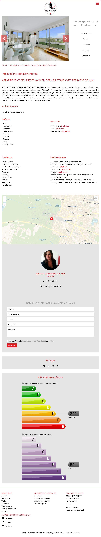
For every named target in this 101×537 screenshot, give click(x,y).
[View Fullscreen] (4, 204)
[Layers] (96, 198)
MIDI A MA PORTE (74, 496)
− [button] (4, 200)
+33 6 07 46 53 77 (51, 281)
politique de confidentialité (35, 341)
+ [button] (4, 197)
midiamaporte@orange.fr (52, 286)
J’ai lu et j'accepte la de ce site (31, 341)
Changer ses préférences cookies (33, 533)
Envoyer (11, 345)
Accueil (4, 65)
